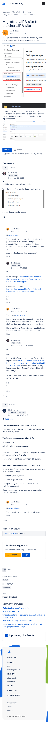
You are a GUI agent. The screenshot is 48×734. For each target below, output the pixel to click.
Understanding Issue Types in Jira (15, 608)
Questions (27, 12)
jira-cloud (13, 597)
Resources (11, 682)
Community (16, 3)
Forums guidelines (13, 670)
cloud (5, 597)
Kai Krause (12, 173)
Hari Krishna (13, 410)
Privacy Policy (12, 703)
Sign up (14, 533)
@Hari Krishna (14, 508)
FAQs (9, 666)
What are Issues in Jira (11, 611)
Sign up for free (13, 555)
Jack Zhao (14, 31)
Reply (4, 396)
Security (10, 710)
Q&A (15, 12)
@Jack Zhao (10, 419)
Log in (6, 533)
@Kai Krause (13, 235)
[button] (24, 70)
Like (8, 256)
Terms (9, 706)
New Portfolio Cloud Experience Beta (17, 621)
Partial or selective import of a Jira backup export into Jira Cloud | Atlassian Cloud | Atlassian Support (24, 279)
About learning (12, 678)
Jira (19, 12)
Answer (7, 150)
